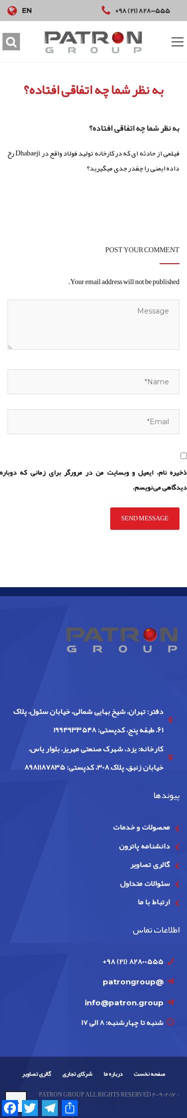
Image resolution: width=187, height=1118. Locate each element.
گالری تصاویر (150, 864)
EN (27, 10)
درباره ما (113, 1074)
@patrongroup (133, 981)
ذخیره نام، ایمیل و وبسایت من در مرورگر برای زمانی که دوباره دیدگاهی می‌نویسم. (93, 479)
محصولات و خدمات (141, 826)
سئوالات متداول (145, 883)
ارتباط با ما (154, 901)
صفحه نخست (149, 1074)
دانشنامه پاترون (144, 845)
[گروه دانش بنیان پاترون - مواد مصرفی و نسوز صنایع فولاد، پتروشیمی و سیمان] (93, 42)
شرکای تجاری (77, 1074)
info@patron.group (124, 1002)
